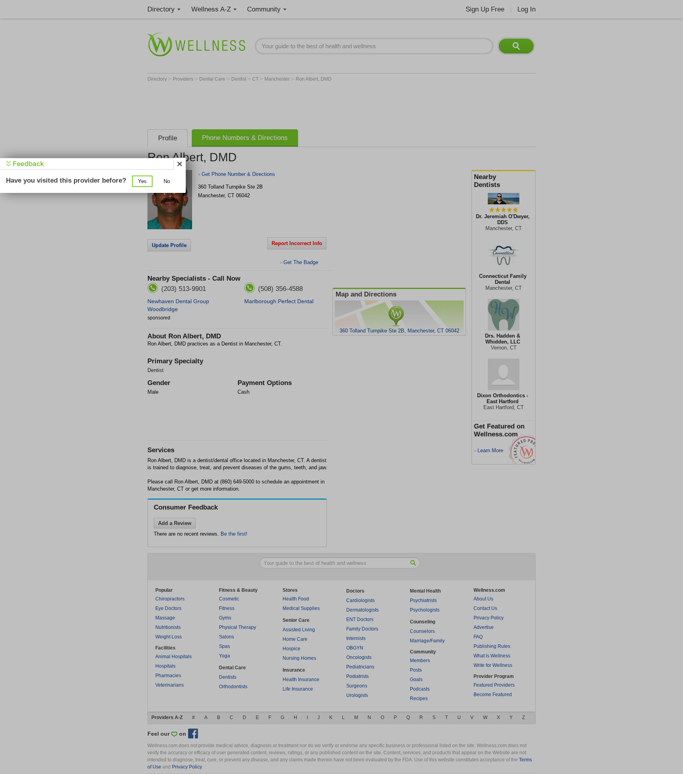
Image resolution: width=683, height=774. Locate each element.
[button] (142, 181)
